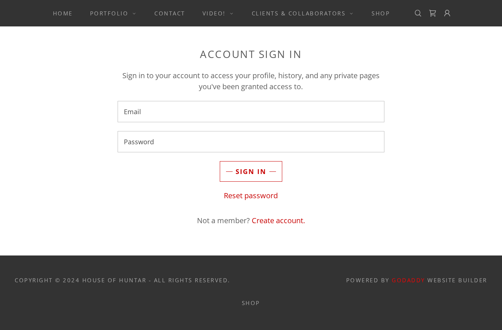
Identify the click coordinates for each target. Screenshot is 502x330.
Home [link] (63, 13)
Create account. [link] (278, 220)
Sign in (251, 171)
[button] (111, 13)
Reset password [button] (251, 195)
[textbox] (251, 111)
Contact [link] (169, 13)
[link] (432, 13)
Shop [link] (381, 13)
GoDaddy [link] (408, 280)
